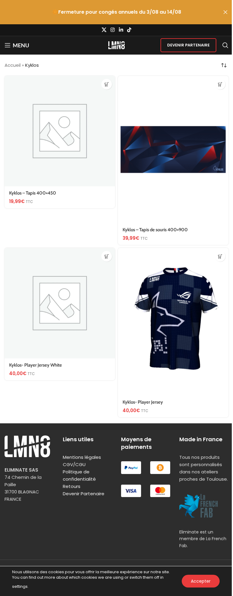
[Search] (225, 45)
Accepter (201, 581)
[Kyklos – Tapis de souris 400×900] (173, 149)
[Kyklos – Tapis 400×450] (60, 131)
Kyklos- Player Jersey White (35, 365)
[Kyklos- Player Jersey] (173, 321)
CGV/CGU (74, 464)
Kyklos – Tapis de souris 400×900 (155, 229)
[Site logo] (116, 45)
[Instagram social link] (113, 30)
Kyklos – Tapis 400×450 (32, 193)
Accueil (13, 65)
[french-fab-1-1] (198, 505)
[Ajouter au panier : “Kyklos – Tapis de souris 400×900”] (220, 84)
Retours (71, 486)
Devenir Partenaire (188, 45)
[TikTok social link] (129, 30)
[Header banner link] (116, 12)
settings (20, 586)
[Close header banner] (225, 12)
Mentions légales (82, 457)
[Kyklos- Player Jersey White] (60, 303)
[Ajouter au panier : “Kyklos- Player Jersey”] (220, 256)
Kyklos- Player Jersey (143, 402)
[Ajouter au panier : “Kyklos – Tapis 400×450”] (106, 84)
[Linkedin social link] (121, 30)
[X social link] (104, 30)
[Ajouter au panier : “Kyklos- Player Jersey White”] (106, 256)
